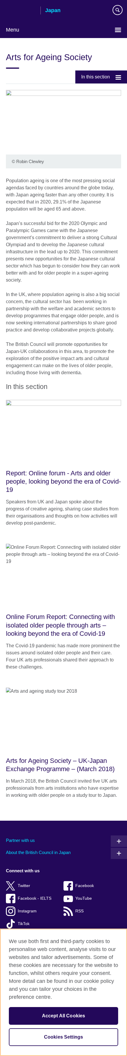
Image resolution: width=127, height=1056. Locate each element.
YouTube (83, 898)
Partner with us (20, 840)
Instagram (27, 911)
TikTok (24, 924)
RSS (79, 911)
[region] (63, 992)
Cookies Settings (63, 1036)
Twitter (24, 885)
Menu (12, 30)
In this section (95, 76)
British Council (21, 10)
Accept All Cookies (63, 1015)
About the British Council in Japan (38, 852)
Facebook (84, 885)
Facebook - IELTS (34, 898)
